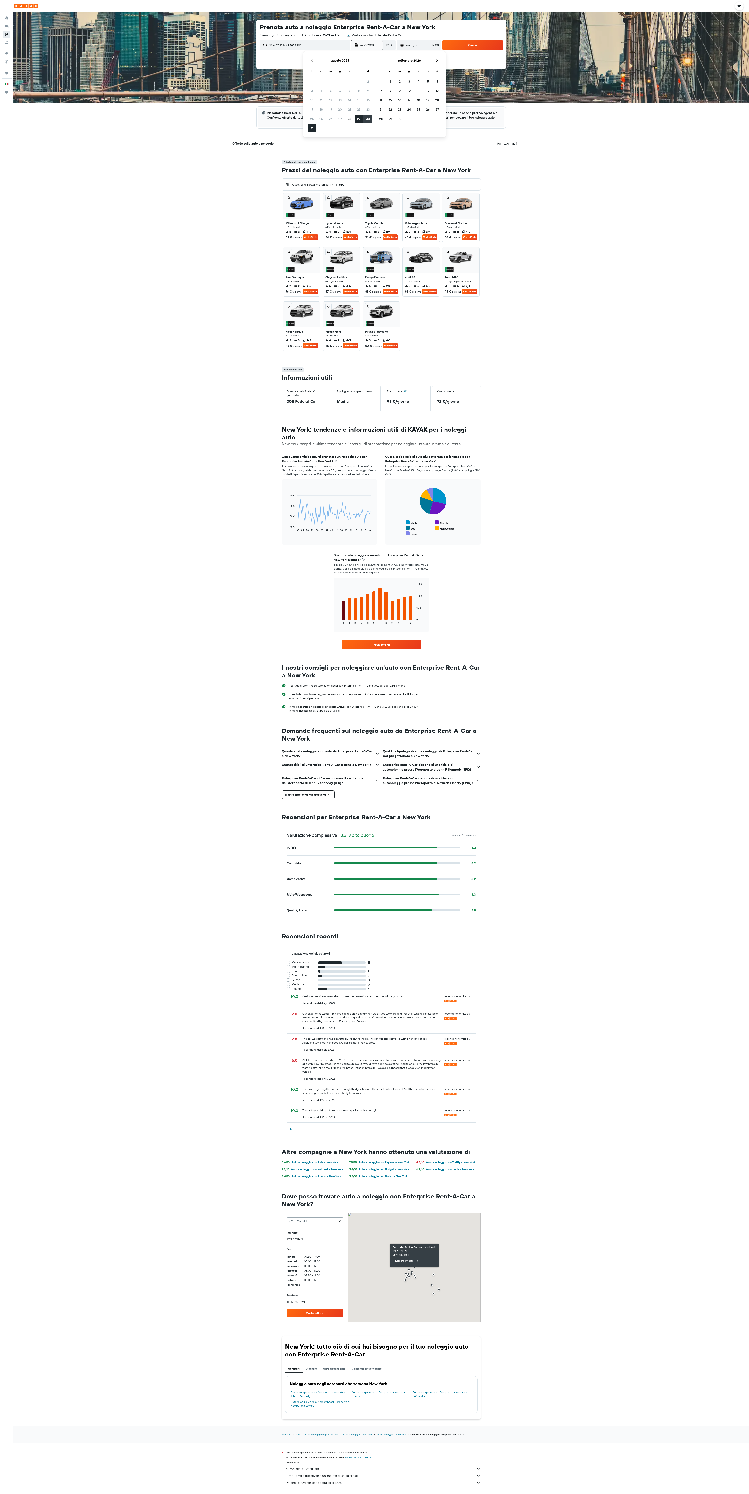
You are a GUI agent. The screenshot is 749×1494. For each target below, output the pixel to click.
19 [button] (330, 109)
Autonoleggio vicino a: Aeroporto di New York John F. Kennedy (318, 1394)
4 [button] (321, 91)
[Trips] (7, 73)
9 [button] (368, 91)
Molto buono (300, 966)
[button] (6, 6)
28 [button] (349, 119)
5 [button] (331, 91)
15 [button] (358, 100)
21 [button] (349, 109)
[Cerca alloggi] (7, 26)
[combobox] (278, 35)
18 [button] (321, 109)
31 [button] (312, 128)
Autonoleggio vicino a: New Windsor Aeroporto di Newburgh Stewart (320, 1403)
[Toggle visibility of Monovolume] (444, 528)
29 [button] (358, 119)
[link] (381, 644)
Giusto (295, 980)
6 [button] (340, 91)
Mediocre (297, 984)
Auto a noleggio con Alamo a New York (311, 1176)
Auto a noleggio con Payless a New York (379, 1162)
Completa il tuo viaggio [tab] (367, 1368)
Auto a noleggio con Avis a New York (310, 1162)
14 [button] (349, 100)
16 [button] (368, 100)
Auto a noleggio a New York (391, 1434)
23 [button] (368, 109)
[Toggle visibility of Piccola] (441, 522)
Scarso (296, 989)
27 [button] (340, 119)
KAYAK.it (286, 1434)
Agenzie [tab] (311, 1368)
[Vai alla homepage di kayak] (26, 6)
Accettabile (299, 975)
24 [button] (312, 119)
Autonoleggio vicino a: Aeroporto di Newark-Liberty (378, 1394)
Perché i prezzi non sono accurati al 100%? (314, 1483)
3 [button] (312, 91)
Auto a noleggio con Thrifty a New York (445, 1162)
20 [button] (340, 109)
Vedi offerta (310, 237)
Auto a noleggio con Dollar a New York (378, 1176)
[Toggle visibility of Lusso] (411, 533)
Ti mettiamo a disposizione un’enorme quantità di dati (322, 1476)
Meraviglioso (300, 962)
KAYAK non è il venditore (302, 1469)
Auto (297, 1434)
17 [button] (312, 109)
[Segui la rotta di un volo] (7, 62)
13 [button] (340, 100)
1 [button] (358, 81)
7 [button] (349, 91)
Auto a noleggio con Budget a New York (379, 1169)
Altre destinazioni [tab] (334, 1368)
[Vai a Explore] (7, 54)
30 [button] (368, 119)
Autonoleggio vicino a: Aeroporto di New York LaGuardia (440, 1394)
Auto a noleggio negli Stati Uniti (321, 1434)
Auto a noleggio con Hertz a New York (445, 1169)
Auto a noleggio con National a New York (312, 1169)
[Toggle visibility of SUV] (410, 528)
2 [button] (368, 81)
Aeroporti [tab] (294, 1368)
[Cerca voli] (7, 18)
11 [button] (321, 100)
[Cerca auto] (7, 34)
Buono (295, 971)
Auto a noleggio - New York (357, 1434)
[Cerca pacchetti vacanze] (7, 42)
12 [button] (330, 100)
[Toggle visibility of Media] (411, 522)
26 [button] (330, 119)
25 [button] (321, 119)
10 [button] (312, 100)
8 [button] (359, 91)
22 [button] (358, 109)
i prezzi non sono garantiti (358, 1457)
